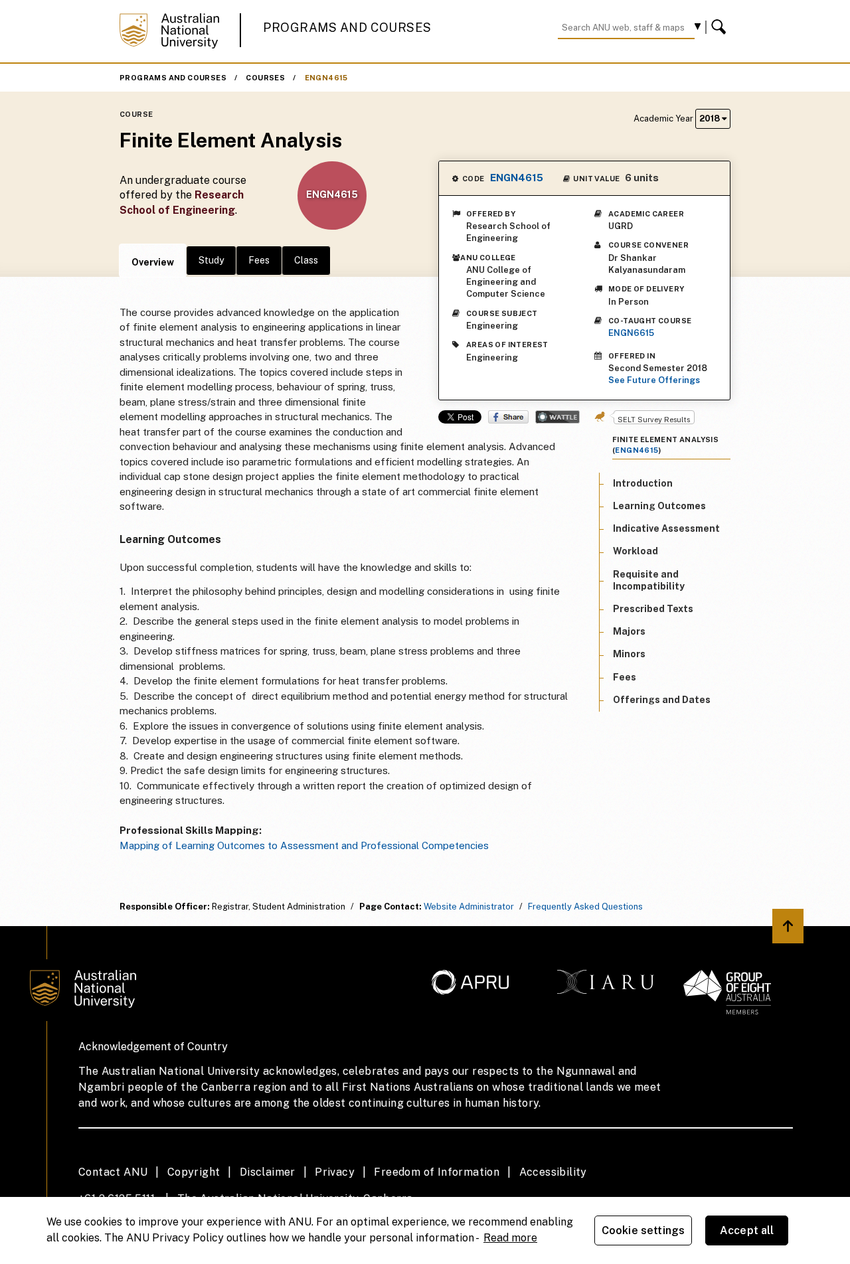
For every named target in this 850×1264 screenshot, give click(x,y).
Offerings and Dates (662, 699)
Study (211, 260)
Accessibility (553, 1172)
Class (306, 260)
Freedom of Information (436, 1172)
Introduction (643, 483)
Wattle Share (557, 417)
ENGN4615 (326, 78)
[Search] (720, 27)
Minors (629, 654)
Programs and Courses (347, 28)
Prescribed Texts (653, 608)
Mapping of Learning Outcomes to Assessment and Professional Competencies (305, 845)
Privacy (335, 1172)
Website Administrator (469, 906)
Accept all (747, 1230)
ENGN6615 (631, 333)
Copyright (193, 1172)
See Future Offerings (654, 380)
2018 (710, 118)
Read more (510, 1237)
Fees (259, 260)
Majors (629, 631)
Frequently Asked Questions (585, 906)
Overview (152, 262)
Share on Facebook (508, 417)
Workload (635, 551)
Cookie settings (643, 1230)
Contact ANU (112, 1172)
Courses (265, 78)
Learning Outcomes (659, 506)
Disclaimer (268, 1172)
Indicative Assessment (666, 528)
